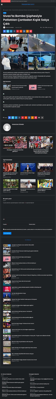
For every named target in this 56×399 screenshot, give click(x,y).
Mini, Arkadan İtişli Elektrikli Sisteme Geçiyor (23, 353)
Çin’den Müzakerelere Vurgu (27, 173)
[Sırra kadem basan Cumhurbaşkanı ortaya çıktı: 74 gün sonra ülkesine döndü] (7, 337)
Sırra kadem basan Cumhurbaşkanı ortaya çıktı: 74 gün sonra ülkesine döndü (31, 335)
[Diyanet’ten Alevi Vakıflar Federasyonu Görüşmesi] (45, 167)
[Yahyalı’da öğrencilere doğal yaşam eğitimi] (10, 183)
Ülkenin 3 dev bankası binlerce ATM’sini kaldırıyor (24, 263)
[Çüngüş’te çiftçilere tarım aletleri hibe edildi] (7, 246)
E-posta (5, 224)
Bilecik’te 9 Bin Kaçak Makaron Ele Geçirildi (22, 341)
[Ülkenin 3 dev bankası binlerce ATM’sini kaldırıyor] (7, 264)
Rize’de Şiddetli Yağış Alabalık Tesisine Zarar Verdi (24, 359)
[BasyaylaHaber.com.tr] (28, 4)
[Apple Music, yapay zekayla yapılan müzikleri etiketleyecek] (7, 289)
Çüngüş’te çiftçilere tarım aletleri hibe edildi (23, 245)
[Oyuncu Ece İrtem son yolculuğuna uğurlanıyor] (7, 331)
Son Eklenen (28, 240)
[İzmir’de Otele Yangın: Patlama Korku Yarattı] (7, 325)
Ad (4, 219)
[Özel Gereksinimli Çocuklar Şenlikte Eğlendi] (45, 183)
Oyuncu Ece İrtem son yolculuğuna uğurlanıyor (23, 329)
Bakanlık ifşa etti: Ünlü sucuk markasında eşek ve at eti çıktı (10, 174)
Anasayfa (6, 10)
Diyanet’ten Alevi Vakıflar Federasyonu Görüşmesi (44, 173)
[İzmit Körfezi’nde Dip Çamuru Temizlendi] (28, 183)
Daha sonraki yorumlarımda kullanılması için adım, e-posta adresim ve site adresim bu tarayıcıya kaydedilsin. (28, 229)
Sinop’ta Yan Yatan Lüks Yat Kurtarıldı (21, 281)
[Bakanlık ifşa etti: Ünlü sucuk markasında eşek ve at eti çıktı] (10, 167)
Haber (10, 10)
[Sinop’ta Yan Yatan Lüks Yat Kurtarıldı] (7, 283)
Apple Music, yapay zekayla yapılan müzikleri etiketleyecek (26, 287)
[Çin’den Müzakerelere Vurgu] (28, 167)
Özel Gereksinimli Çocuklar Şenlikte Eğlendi (44, 189)
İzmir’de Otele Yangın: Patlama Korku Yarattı (23, 323)
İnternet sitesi (32, 224)
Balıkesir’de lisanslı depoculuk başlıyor (19, 1)
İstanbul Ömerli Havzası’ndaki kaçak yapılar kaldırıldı (25, 251)
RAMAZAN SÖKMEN (10, 27)
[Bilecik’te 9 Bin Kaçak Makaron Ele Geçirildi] (7, 343)
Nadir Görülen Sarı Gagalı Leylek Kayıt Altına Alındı (24, 347)
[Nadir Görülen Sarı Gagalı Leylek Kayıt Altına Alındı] (7, 349)
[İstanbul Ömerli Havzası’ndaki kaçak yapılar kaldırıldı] (7, 87)
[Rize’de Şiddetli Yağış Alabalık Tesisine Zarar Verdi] (7, 361)
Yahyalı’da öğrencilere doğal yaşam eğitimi (10, 189)
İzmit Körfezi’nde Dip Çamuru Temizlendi (27, 189)
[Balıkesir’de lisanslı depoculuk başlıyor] (33, 87)
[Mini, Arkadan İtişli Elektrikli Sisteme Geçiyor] (7, 355)
